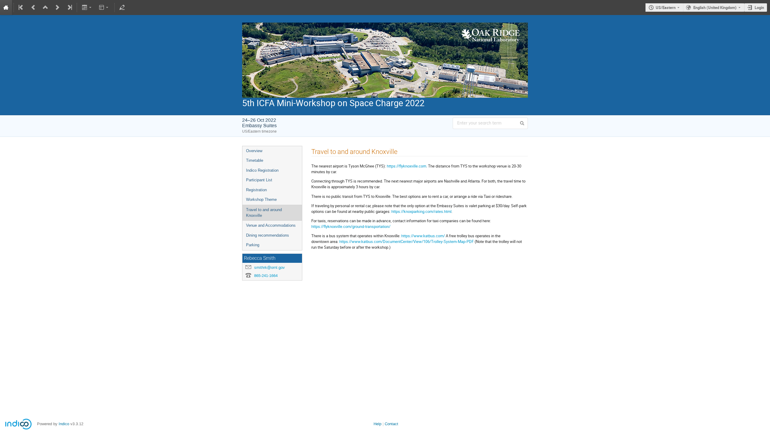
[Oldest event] (21, 7)
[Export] (87, 7)
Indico (64, 423)
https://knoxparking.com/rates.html (421, 211)
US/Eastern (666, 7)
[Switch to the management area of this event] (122, 7)
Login (759, 7)
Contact (391, 423)
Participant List (259, 180)
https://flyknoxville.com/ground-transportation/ (350, 226)
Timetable (254, 160)
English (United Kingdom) (715, 7)
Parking (252, 245)
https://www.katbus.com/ (423, 235)
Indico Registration (262, 170)
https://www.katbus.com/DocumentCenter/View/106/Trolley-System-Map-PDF (406, 241)
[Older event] (33, 7)
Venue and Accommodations (271, 225)
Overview (254, 151)
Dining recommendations (267, 235)
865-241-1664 (266, 275)
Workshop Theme (261, 199)
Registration (256, 190)
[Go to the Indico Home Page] (6, 7)
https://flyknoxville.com (406, 166)
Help (377, 423)
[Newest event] (69, 7)
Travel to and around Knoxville (264, 212)
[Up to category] (45, 7)
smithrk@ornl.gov (269, 267)
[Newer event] (57, 7)
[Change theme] (104, 7)
